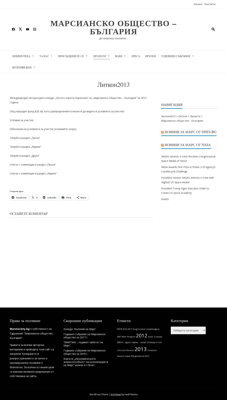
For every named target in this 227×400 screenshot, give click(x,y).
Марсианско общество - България (182, 120)
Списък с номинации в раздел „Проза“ (33, 164)
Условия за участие (22, 120)
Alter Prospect (128, 336)
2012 (141, 335)
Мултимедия (22, 67)
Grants (165, 199)
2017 (130, 329)
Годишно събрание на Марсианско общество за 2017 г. (84, 335)
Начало (198, 4)
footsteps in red (154, 342)
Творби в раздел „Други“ (25, 155)
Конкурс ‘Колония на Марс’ (79, 329)
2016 (125, 329)
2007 (119, 336)
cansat (143, 342)
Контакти (210, 4)
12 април (158, 336)
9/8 (132, 356)
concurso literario (125, 350)
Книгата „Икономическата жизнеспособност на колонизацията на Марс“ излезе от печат (85, 362)
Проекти (99, 56)
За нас (44, 56)
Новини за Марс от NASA (188, 144)
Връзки (150, 56)
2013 (141, 349)
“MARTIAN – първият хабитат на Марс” (83, 344)
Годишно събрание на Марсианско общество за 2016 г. (84, 352)
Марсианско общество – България (113, 27)
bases (127, 356)
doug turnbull (139, 329)
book (150, 336)
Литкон (182, 116)
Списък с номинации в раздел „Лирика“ (33, 173)
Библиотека (21, 56)
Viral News (115, 394)
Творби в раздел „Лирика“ (25, 146)
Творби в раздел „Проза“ (25, 138)
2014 (119, 329)
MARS (118, 56)
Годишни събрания (175, 56)
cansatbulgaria (152, 329)
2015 (147, 356)
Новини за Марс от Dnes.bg (190, 131)
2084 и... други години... (128, 342)
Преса (136, 56)
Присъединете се (71, 56)
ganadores (139, 356)
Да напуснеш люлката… (113, 38)
